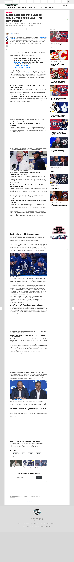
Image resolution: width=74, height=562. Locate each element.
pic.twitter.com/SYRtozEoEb (22, 67)
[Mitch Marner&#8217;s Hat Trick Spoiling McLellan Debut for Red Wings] (28, 463)
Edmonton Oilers (54, 43)
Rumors (19, 7)
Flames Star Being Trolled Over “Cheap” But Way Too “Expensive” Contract (58, 64)
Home (9, 7)
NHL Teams (30, 7)
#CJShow (16, 65)
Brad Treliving (20, 496)
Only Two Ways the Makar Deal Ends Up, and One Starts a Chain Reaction (59, 204)
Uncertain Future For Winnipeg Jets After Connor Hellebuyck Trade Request (58, 152)
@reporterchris (18, 62)
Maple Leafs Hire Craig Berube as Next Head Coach (15, 467)
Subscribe (38, 477)
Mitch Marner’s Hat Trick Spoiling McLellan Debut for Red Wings (28, 467)
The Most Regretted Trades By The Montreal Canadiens (58, 99)
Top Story (12, 498)
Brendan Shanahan (18, 399)
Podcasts (36, 7)
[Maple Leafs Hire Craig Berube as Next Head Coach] (16, 463)
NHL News (14, 7)
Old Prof (11, 33)
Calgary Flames (54, 61)
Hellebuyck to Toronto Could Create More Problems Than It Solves (58, 116)
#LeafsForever (24, 65)
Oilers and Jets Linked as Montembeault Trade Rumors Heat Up (58, 46)
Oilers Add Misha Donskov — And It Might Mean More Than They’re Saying (58, 170)
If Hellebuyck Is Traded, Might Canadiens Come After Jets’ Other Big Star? (58, 133)
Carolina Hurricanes (55, 79)
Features (24, 7)
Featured (52, 96)
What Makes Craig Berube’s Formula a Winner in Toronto (39, 467)
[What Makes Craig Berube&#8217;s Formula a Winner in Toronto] (41, 463)
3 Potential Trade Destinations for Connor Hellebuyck (58, 187)
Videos (40, 7)
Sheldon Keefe (29, 72)
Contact (45, 7)
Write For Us (51, 7)
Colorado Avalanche (55, 202)
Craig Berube (12, 38)
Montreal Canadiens (55, 130)
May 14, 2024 (21, 70)
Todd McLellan (43, 37)
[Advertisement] (30, 362)
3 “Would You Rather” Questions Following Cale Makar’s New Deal (58, 82)
